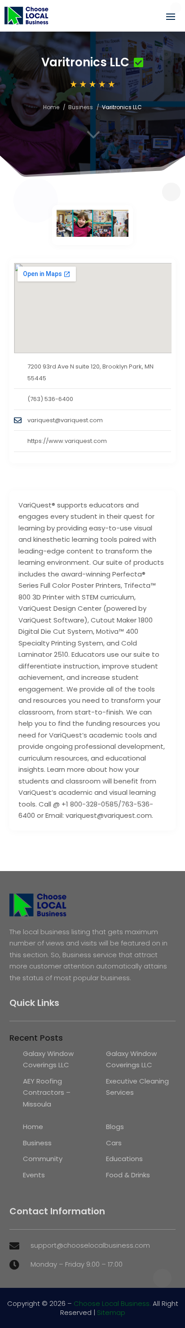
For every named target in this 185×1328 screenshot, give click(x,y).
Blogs (115, 1126)
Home (51, 107)
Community (42, 1158)
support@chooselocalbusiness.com (90, 1245)
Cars (114, 1143)
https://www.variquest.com (67, 441)
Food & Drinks (128, 1175)
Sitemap (111, 1312)
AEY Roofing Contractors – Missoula (46, 1092)
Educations (124, 1158)
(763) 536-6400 (50, 399)
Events (34, 1175)
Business (80, 107)
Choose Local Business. (112, 1303)
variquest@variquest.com (65, 420)
